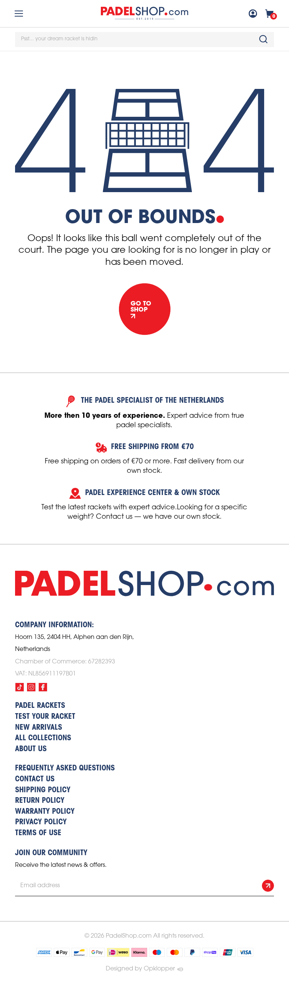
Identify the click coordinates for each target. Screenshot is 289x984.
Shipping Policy (42, 790)
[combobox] (144, 39)
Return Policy (39, 801)
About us (31, 749)
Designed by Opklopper (140, 969)
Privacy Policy (41, 822)
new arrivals (38, 727)
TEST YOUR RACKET (45, 717)
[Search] (263, 39)
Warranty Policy (45, 811)
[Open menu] (18, 13)
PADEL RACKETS (40, 706)
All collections (43, 738)
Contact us (35, 779)
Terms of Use (38, 833)
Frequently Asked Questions (65, 768)
